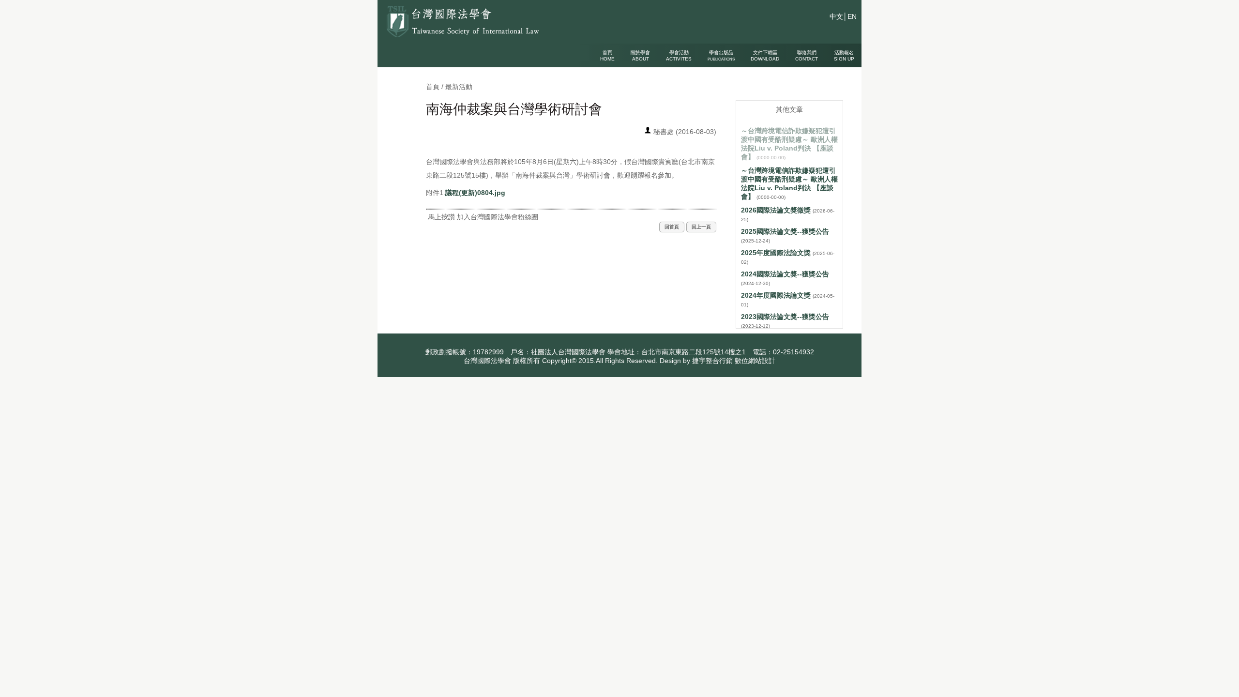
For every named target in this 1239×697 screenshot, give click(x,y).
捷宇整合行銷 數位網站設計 (733, 360)
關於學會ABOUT (640, 55)
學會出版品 (721, 55)
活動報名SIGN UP (844, 55)
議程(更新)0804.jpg (475, 193)
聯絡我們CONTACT (806, 55)
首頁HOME (607, 55)
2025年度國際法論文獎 (776, 253)
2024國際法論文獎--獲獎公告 (785, 274)
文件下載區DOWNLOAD (765, 55)
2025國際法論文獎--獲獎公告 (785, 231)
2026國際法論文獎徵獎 (776, 210)
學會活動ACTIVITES (679, 55)
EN (852, 16)
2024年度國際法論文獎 (776, 295)
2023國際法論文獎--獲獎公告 (785, 316)
